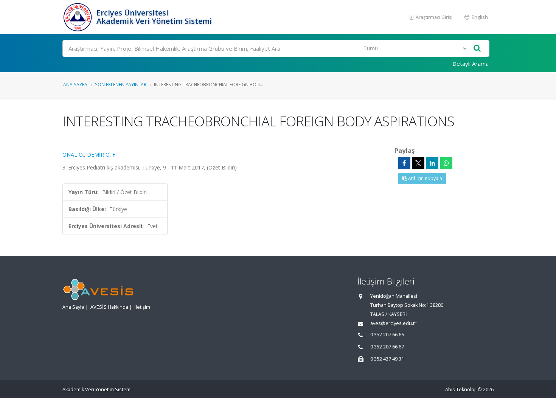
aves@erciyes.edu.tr (393, 323)
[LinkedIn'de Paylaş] (432, 163)
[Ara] (477, 48)
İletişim (142, 307)
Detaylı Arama (470, 63)
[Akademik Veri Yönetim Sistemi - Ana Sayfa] (78, 17)
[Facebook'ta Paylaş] (404, 163)
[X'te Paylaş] (418, 163)
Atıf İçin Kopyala (424, 178)
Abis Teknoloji (461, 389)
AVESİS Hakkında (109, 307)
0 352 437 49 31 (387, 359)
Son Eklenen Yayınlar (120, 84)
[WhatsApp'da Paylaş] (446, 163)
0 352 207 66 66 (387, 334)
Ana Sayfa (75, 84)
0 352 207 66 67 (387, 347)
